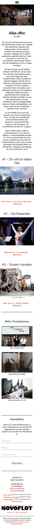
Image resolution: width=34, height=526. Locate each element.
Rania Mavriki (24, 506)
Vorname (6, 440)
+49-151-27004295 (17, 491)
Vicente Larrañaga (10, 497)
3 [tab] (16, 197)
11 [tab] (23, 248)
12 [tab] (25, 248)
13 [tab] (24, 299)
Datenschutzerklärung (20, 522)
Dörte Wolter (8, 499)
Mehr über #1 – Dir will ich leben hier (16, 201)
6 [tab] (20, 197)
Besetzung (17, 203)
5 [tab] (19, 197)
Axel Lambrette (10, 506)
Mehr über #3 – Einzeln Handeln (16, 303)
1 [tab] (13, 197)
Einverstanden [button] (17, 524)
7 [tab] (17, 248)
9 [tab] (20, 248)
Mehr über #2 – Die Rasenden (16, 252)
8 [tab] (19, 248)
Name (5, 447)
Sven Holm (7, 495)
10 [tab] (22, 248)
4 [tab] (17, 197)
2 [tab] (15, 197)
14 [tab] (25, 299)
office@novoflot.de (17, 488)
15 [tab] (27, 299)
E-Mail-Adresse (9, 454)
